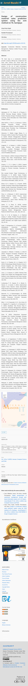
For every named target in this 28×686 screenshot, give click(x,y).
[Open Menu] (1, 2)
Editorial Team (5, 569)
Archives (23, 7)
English (3, 622)
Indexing (4, 591)
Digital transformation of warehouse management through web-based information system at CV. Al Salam (15, 497)
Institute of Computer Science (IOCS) (12, 649)
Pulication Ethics (6, 582)
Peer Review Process (7, 574)
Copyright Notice (6, 587)
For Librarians (5, 638)
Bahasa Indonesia (6, 624)
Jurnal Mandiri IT (8, 646)
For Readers (5, 633)
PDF (4, 432)
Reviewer (4, 571)
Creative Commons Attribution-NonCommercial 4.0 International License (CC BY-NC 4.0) (14, 664)
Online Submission (6, 580)
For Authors (5, 635)
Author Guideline (6, 576)
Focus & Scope (5, 578)
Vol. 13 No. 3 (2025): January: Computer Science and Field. (13, 9)
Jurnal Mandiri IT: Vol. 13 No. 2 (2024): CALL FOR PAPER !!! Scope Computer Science (15, 512)
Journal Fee (5, 584)
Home (2, 7)
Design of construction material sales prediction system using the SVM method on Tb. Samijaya (15, 508)
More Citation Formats (7, 452)
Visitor (3, 589)
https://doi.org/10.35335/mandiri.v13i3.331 (14, 43)
